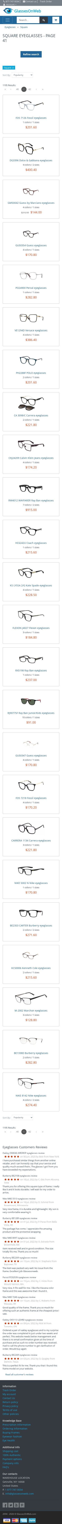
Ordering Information (15, 1428)
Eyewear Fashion (12, 1436)
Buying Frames (11, 1432)
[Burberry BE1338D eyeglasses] (31, 1041)
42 (29, 89)
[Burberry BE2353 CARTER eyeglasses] (31, 913)
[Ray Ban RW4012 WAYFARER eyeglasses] (31, 488)
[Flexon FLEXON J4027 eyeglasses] (31, 616)
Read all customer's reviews (19, 1374)
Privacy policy (10, 1406)
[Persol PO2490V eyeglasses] (31, 276)
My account (9, 1394)
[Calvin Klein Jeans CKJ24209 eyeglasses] (31, 446)
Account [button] (10, 4)
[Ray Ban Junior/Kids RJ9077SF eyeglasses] (31, 701)
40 (17, 89)
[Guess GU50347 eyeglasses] (31, 743)
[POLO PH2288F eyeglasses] (31, 361)
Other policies (11, 1414)
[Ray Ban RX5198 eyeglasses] (31, 658)
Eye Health (9, 1440)
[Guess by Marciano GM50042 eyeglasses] (31, 190)
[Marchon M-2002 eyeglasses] (31, 998)
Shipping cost (10, 1451)
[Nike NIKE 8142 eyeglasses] (31, 1083)
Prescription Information (17, 1424)
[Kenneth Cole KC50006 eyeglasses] (31, 955)
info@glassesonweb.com (19, 1493)
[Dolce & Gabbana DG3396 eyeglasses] (31, 148)
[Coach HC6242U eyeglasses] (31, 531)
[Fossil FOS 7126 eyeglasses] (31, 106)
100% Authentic (12, 1455)
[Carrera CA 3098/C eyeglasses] (31, 403)
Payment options (12, 1459)
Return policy (10, 1402)
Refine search (31, 54)
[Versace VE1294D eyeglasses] (31, 318)
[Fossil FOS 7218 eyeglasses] (31, 786)
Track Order (9, 1390)
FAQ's (6, 1467)
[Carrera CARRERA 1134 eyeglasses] (31, 828)
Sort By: (7, 75)
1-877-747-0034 (14, 1489)
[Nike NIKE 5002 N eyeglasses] (31, 871)
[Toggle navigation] (7, 20)
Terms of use (10, 1410)
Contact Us (9, 1398)
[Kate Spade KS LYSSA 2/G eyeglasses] (31, 573)
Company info (11, 1463)
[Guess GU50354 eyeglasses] (31, 233)
